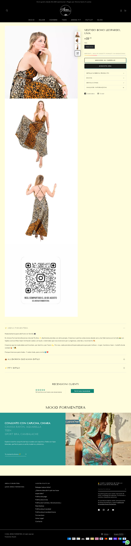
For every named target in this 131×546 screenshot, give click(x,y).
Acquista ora (105, 66)
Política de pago (41, 496)
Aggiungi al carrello (105, 60)
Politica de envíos (41, 500)
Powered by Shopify (10, 536)
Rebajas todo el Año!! (43, 487)
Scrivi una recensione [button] (82, 391)
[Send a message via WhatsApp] (127, 542)
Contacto (38, 521)
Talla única (89, 47)
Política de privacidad (43, 509)
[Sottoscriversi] (125, 489)
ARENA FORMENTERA (16, 534)
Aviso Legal (39, 518)
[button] (7, 10)
